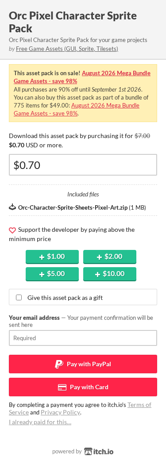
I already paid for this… (40, 422)
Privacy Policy (60, 412)
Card (88, 387)
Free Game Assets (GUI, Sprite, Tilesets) (67, 48)
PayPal (88, 364)
